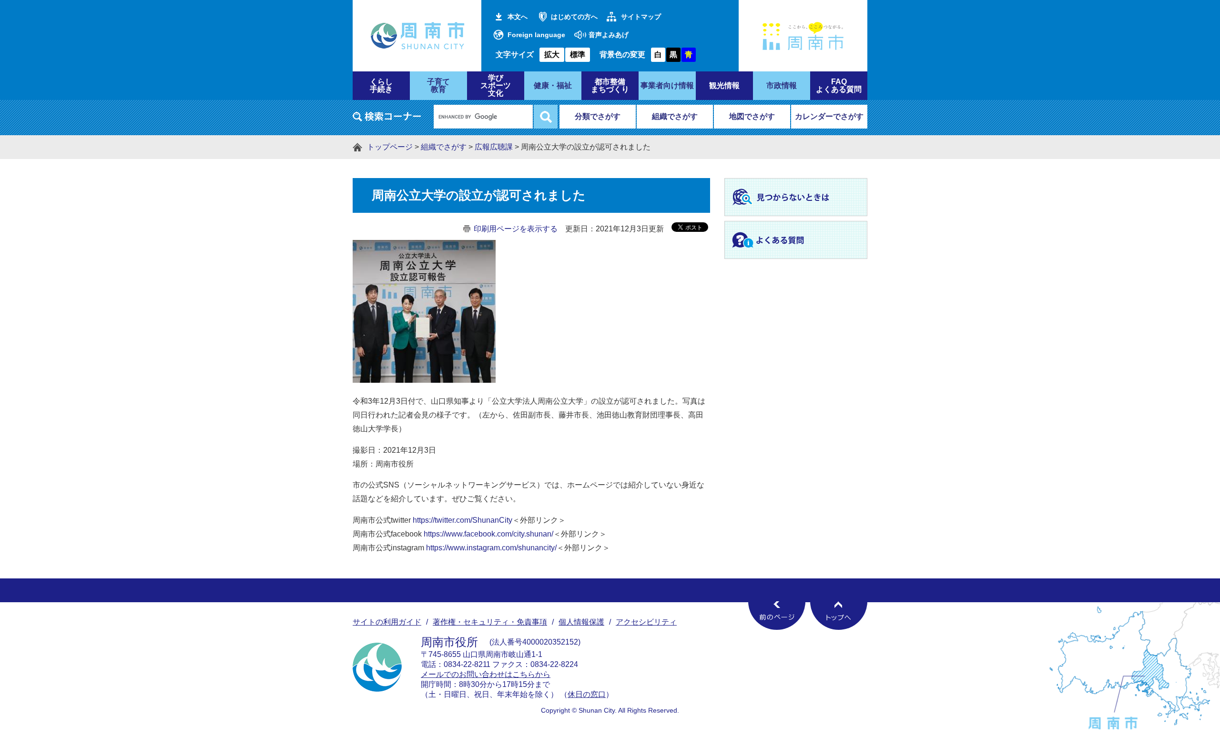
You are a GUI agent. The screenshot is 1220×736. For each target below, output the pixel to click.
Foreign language (536, 35)
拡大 (551, 54)
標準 (577, 54)
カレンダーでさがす (829, 116)
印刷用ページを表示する (516, 229)
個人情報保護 (581, 622)
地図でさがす (752, 116)
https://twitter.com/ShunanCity (462, 520)
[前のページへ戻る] (776, 615)
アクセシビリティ (646, 622)
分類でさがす (597, 116)
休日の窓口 (587, 694)
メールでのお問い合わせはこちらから (485, 674)
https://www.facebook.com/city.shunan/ (488, 534)
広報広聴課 (494, 147)
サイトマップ (641, 16)
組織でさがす (675, 116)
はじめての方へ (574, 16)
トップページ (390, 147)
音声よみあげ (609, 35)
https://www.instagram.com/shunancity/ (491, 548)
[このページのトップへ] (838, 615)
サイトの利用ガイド (387, 622)
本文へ (518, 16)
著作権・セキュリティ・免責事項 (490, 622)
